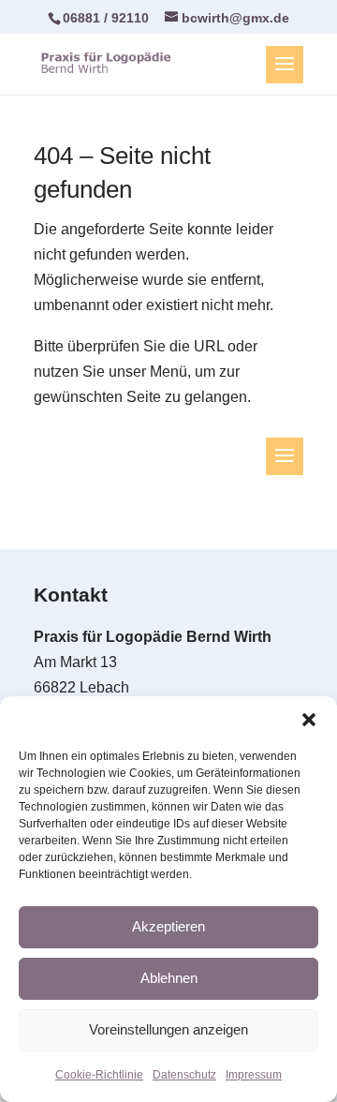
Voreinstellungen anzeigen (168, 1029)
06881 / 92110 (106, 17)
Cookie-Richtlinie (99, 1074)
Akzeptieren (168, 926)
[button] (309, 719)
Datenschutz (184, 1074)
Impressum (254, 1074)
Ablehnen (169, 978)
